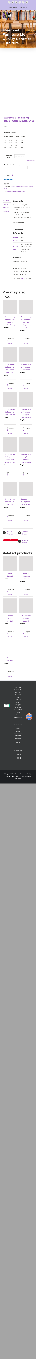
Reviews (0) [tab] (6, 211)
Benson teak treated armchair (26, 618)
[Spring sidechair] (10, 563)
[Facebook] (15, 755)
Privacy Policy (18, 730)
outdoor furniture (12, 191)
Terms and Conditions (18, 737)
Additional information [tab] (6, 206)
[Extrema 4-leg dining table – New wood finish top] (10, 354)
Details (10, 343)
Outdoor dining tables (17, 186)
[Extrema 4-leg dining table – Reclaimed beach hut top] (10, 444)
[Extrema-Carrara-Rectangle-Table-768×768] (18, 80)
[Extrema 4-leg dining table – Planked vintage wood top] (26, 307)
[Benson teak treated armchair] (26, 606)
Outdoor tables (8, 189)
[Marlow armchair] (10, 648)
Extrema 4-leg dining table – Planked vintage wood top (26, 322)
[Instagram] (18, 758)
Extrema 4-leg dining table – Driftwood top (10, 411)
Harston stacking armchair (10, 618)
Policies (18, 742)
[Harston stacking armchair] (10, 606)
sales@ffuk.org (18, 717)
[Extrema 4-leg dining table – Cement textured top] (26, 444)
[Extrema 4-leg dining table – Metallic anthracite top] (10, 307)
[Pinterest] (18, 755)
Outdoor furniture (28, 186)
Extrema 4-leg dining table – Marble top (26, 501)
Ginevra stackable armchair (26, 576)
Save (11, 539)
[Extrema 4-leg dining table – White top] (26, 354)
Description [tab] (6, 200)
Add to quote (8, 179)
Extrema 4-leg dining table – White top (26, 367)
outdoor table (21, 191)
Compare (8, 175)
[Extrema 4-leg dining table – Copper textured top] (26, 399)
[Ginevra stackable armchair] (26, 563)
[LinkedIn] (15, 758)
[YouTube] (20, 758)
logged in (23, 278)
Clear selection (30, 160)
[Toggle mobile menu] (32, 13)
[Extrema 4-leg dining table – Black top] (10, 489)
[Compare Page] (12, 175)
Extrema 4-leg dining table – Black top (10, 501)
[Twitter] (20, 755)
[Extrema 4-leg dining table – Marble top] (26, 489)
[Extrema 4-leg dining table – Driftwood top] (10, 399)
